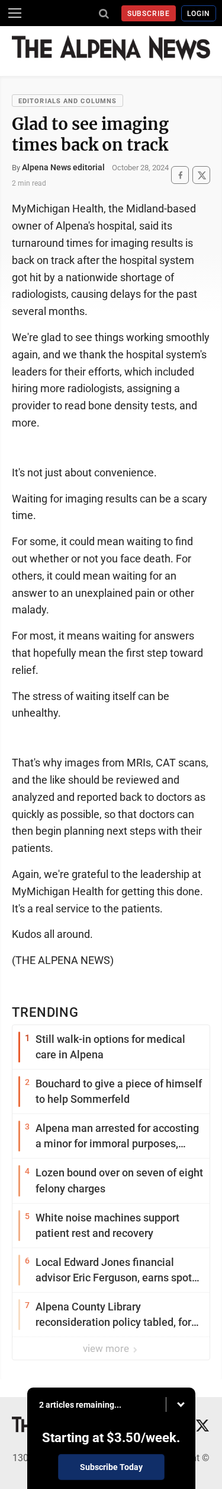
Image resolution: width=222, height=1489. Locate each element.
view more (107, 1348)
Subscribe (148, 13)
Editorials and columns (67, 101)
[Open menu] (14, 13)
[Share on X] (201, 175)
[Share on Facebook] (180, 175)
